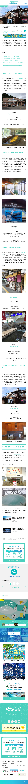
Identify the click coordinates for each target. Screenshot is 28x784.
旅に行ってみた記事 (6, 761)
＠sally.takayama (13, 297)
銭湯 (6, 595)
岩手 (5, 31)
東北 (2, 31)
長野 (6, 32)
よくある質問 (22, 765)
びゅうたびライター (6, 765)
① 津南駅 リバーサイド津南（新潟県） (11, 56)
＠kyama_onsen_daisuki (13, 113)
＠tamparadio (13, 227)
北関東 (8, 31)
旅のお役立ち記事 (5, 763)
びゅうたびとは (15, 765)
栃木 (11, 31)
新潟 (3, 32)
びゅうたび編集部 (20, 31)
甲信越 (14, 31)
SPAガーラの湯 (17, 454)
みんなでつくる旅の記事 (17, 761)
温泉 (3, 595)
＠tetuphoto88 (13, 408)
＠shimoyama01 (13, 346)
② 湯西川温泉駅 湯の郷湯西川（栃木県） (12, 58)
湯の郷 (4, 159)
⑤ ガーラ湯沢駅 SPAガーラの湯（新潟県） (12, 65)
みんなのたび (13, 763)
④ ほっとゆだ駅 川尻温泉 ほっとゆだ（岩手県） (13, 62)
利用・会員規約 (5, 767)
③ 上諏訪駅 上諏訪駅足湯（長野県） (11, 60)
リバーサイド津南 (18, 78)
